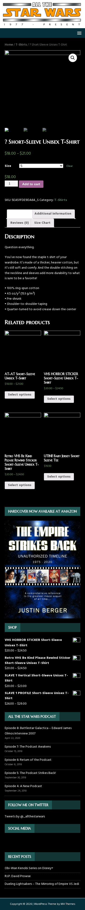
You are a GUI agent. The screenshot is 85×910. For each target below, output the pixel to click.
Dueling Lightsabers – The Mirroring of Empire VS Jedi (42, 884)
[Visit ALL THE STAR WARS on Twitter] (7, 842)
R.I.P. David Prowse (18, 876)
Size (8, 166)
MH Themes (68, 904)
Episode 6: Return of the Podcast (28, 760)
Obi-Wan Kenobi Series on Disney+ (29, 868)
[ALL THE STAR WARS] (42, 25)
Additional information (52, 213)
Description (19, 213)
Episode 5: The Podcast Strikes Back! (30, 773)
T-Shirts (21, 44)
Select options (19, 394)
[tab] (20, 213)
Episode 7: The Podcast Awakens (28, 746)
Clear (69, 166)
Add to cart (31, 184)
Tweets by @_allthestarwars (25, 816)
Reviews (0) (19, 223)
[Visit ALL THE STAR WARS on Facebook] (15, 842)
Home (9, 44)
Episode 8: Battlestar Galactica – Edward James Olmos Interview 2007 (38, 731)
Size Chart (42, 223)
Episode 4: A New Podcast (23, 786)
